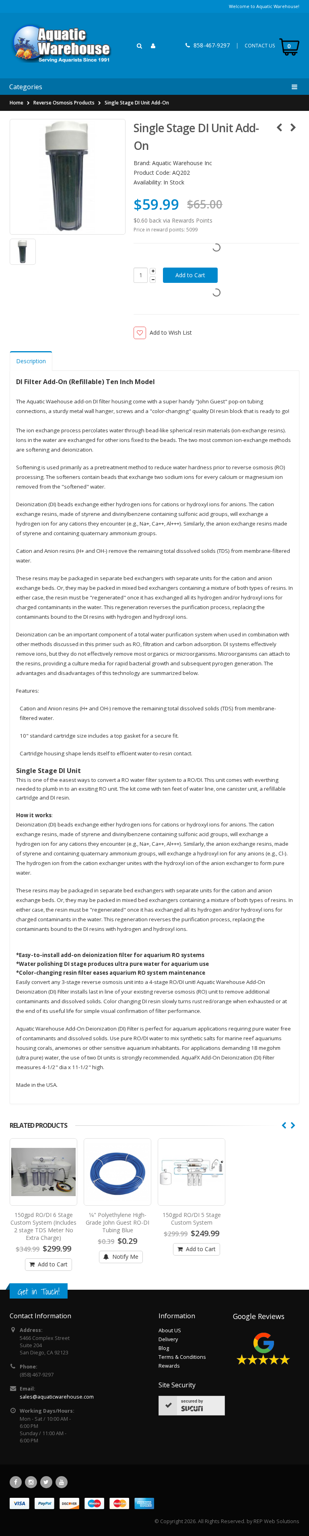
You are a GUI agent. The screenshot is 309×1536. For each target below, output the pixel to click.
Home (16, 102)
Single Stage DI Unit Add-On (137, 102)
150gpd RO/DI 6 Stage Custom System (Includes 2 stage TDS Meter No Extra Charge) (43, 1226)
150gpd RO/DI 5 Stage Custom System (192, 1218)
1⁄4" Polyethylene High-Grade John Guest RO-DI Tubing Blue (117, 1222)
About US (170, 1330)
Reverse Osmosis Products (64, 102)
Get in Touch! (39, 1291)
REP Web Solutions (276, 1521)
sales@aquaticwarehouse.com (57, 1396)
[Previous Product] (279, 127)
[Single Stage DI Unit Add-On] (67, 177)
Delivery (168, 1339)
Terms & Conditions (182, 1357)
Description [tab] (31, 361)
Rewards (169, 1365)
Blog (164, 1348)
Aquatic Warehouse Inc (182, 163)
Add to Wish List (171, 332)
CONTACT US (260, 45)
